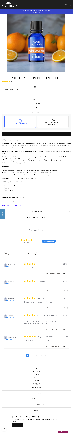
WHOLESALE (36, 381)
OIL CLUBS (36, 371)
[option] (36, 43)
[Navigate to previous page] (23, 355)
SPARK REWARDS (36, 374)
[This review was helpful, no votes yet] (64, 274)
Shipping (4, 89)
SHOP (36, 368)
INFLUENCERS (36, 387)
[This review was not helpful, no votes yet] (67, 274)
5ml (40, 99)
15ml (33, 99)
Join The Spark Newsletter (36, 393)
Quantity (36, 103)
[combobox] (12, 253)
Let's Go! (17, 425)
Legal (36, 410)
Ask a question (36, 211)
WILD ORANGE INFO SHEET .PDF (11, 205)
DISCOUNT (36, 384)
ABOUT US (36, 378)
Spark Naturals (7, 4)
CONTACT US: (36, 398)
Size (36, 96)
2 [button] (37, 74)
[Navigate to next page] (50, 355)
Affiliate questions (36, 404)
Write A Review (49, 241)
